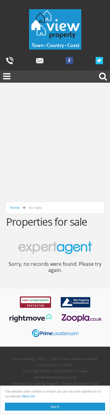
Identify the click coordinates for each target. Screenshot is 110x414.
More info (28, 396)
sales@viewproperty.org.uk (55, 377)
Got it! (55, 406)
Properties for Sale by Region (35, 383)
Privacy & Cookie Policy (79, 383)
